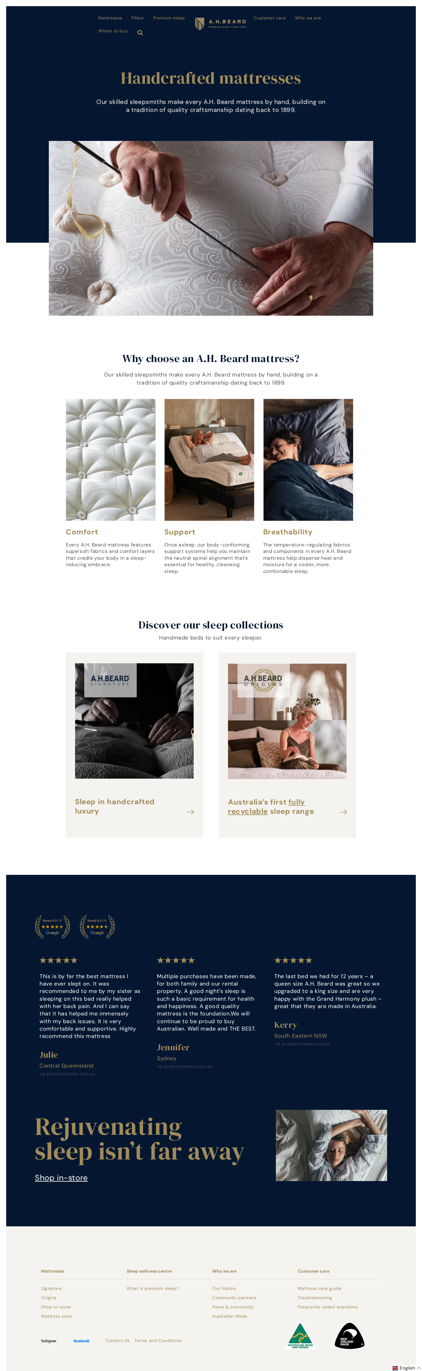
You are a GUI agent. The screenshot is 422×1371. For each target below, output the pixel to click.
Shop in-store (61, 1177)
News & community (233, 1307)
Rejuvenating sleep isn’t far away (140, 1138)
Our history (224, 1288)
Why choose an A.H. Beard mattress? (210, 358)
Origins (48, 1297)
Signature (51, 1288)
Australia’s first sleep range (271, 806)
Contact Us (118, 1340)
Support (179, 532)
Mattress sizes (56, 1316)
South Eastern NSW (300, 1036)
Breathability (288, 532)
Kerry (286, 1024)
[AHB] (215, 20)
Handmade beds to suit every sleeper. (211, 637)
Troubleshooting (315, 1297)
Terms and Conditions (158, 1340)
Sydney (167, 1058)
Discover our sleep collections (211, 625)
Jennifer (173, 1047)
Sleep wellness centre (149, 1271)
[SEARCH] (141, 31)
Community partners (234, 1297)
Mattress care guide (319, 1288)
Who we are (224, 1271)
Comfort (82, 532)
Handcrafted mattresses (211, 78)
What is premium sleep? (153, 1288)
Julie (49, 1054)
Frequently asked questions (328, 1307)
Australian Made (229, 1316)
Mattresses (52, 1271)
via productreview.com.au (67, 1074)
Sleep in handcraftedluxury (115, 806)
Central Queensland (67, 1065)
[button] (406, 1368)
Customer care (313, 1271)
